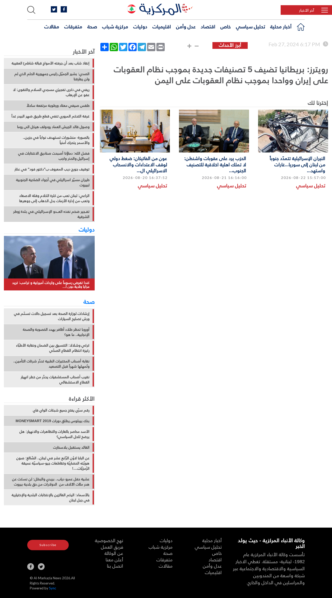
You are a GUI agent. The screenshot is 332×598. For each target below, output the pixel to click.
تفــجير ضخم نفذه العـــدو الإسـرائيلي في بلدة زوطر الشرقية (51, 214)
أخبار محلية (281, 26)
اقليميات (162, 26)
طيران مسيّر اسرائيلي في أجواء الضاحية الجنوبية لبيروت (52, 182)
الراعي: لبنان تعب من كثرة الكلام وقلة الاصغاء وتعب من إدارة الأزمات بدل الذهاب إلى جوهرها (54, 198)
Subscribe (48, 545)
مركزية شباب (115, 26)
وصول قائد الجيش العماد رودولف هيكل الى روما (53, 126)
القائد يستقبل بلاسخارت (71, 447)
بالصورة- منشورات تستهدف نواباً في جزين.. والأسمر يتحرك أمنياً (56, 140)
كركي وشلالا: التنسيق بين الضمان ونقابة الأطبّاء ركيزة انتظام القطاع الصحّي (52, 348)
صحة (92, 26)
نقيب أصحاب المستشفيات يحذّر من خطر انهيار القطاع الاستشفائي (55, 379)
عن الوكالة (114, 552)
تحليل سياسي (250, 26)
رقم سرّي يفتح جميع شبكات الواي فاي (61, 410)
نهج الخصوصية (109, 540)
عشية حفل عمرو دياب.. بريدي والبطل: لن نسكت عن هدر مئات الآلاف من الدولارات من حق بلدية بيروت (50, 481)
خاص (225, 26)
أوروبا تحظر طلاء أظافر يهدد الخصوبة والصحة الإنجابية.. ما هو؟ (56, 332)
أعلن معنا (114, 559)
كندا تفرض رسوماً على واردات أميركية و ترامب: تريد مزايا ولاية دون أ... (50, 285)
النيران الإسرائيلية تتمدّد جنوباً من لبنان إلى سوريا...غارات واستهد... (297, 164)
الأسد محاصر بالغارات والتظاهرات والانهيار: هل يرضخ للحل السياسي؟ (54, 434)
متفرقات (73, 26)
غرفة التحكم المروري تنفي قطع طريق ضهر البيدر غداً (50, 116)
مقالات (51, 26)
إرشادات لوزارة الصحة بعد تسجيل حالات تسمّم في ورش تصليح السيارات (51, 316)
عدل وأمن (186, 26)
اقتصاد (208, 26)
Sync (52, 588)
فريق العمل (112, 546)
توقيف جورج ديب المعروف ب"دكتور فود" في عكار (52, 169)
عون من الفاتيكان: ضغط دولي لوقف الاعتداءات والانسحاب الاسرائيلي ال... (138, 164)
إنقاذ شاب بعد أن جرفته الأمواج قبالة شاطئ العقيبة (50, 63)
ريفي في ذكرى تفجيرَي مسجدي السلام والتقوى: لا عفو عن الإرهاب (51, 92)
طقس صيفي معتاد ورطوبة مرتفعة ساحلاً (57, 105)
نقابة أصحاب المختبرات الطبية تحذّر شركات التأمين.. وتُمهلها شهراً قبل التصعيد (51, 363)
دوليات (140, 26)
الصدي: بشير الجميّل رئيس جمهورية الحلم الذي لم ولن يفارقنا (52, 76)
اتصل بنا (115, 565)
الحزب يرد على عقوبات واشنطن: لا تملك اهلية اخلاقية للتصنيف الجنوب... (215, 164)
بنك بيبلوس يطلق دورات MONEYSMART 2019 (52, 420)
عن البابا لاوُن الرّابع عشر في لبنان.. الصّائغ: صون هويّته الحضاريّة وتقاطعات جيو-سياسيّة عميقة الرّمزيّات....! (52, 463)
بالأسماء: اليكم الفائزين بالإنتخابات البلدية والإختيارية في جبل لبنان (50, 497)
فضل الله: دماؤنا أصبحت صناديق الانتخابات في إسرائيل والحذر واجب (53, 156)
